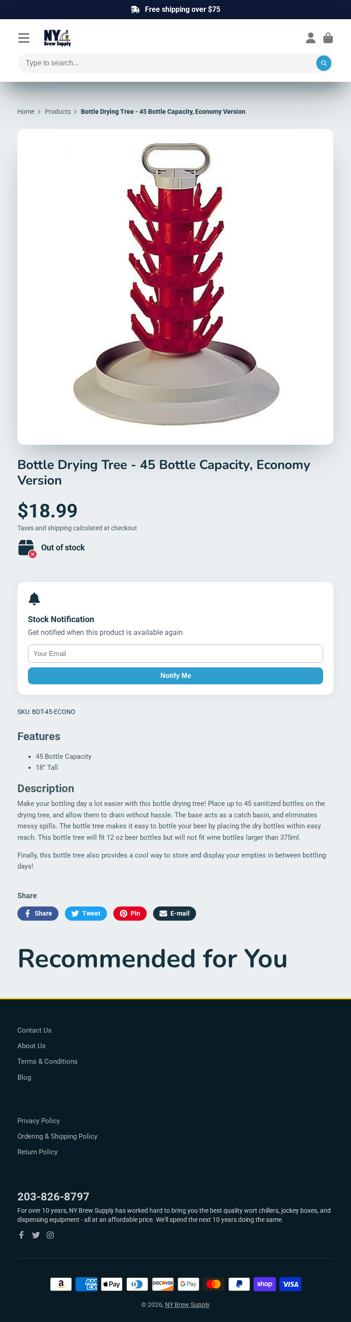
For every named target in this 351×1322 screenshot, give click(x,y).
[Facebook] (21, 1235)
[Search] (324, 63)
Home (25, 111)
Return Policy (37, 1152)
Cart (328, 37)
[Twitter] (36, 1235)
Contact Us (34, 1030)
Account (310, 37)
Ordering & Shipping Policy (57, 1136)
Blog (24, 1077)
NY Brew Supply (187, 1304)
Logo (79, 38)
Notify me (175, 675)
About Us (31, 1046)
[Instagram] (50, 1235)
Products (58, 111)
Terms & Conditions (47, 1061)
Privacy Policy (38, 1121)
